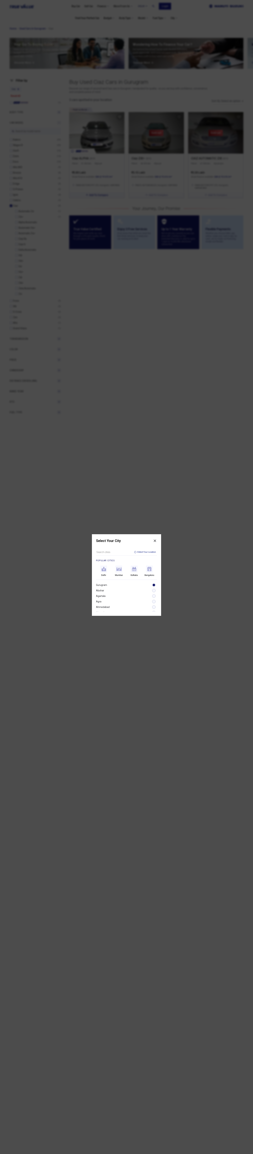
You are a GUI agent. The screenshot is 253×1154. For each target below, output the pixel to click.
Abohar (100, 590)
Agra (98, 601)
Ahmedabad (103, 607)
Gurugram (101, 585)
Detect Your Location (146, 552)
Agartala (101, 596)
